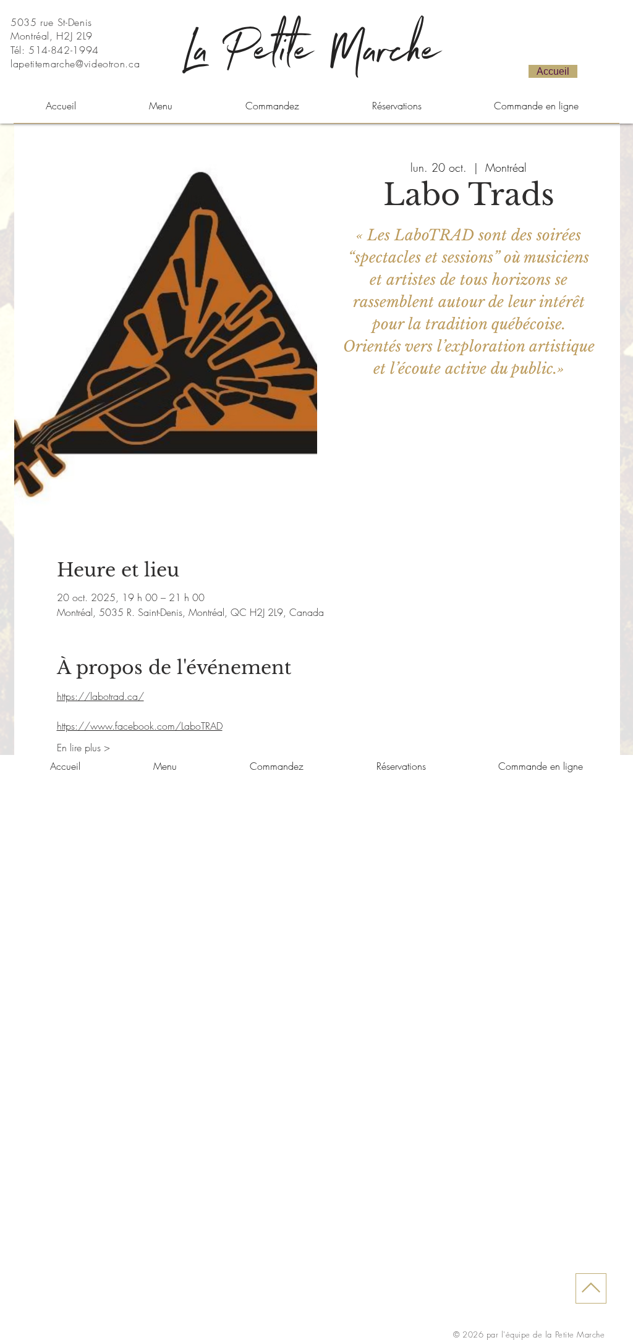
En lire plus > (83, 747)
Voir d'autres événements (468, 463)
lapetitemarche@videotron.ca (75, 63)
